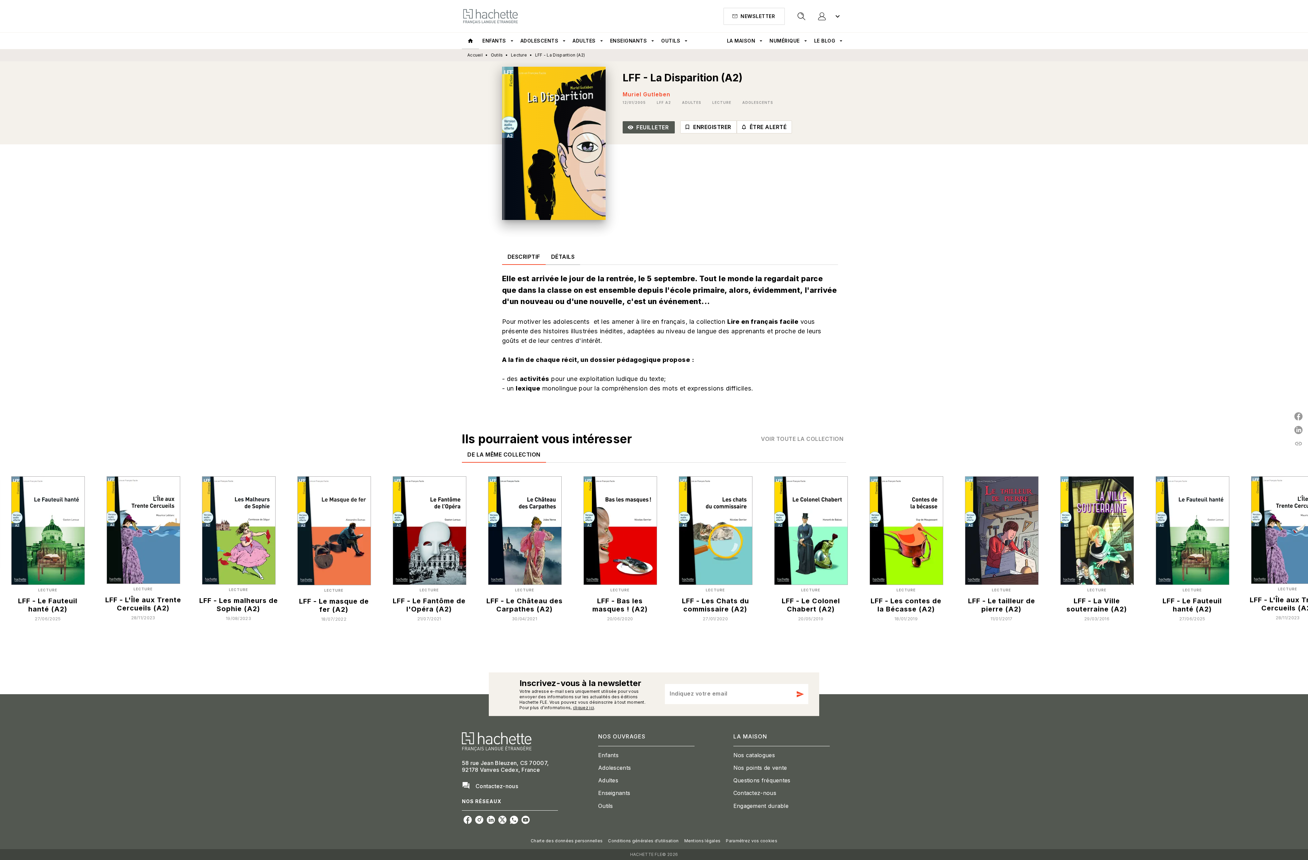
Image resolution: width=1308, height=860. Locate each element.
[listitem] (467, 820)
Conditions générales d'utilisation (643, 840)
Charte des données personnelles (567, 840)
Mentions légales (702, 840)
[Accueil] (490, 16)
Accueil (475, 55)
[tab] (470, 41)
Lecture (519, 55)
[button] (754, 16)
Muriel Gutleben (646, 94)
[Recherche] (801, 16)
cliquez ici (583, 707)
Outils (497, 55)
